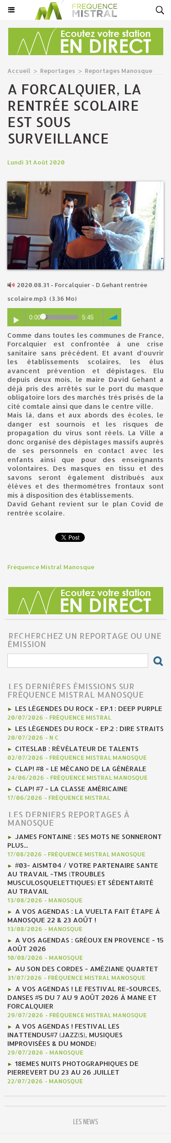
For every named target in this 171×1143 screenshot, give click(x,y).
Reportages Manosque (118, 70)
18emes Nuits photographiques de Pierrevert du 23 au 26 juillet (73, 1067)
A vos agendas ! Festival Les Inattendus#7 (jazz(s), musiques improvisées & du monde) (65, 1035)
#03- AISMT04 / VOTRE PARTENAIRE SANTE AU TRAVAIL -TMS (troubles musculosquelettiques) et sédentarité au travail (82, 878)
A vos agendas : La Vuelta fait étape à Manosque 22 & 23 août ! (83, 915)
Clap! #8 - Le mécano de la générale (80, 768)
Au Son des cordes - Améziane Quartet (86, 968)
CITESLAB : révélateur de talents (77, 748)
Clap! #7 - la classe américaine (71, 788)
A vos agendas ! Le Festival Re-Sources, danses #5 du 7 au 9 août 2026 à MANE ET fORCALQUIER (84, 997)
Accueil (19, 70)
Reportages (57, 70)
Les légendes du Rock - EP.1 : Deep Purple (88, 708)
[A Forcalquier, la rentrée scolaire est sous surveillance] (85, 185)
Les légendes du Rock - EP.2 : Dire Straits (89, 728)
